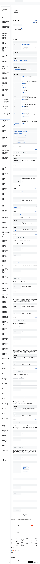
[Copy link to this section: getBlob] (17, 234)
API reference (23, 8)
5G (16, 546)
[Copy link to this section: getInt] (16, 342)
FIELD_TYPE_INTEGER (26, 467)
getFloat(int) (26, 452)
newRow (23, 123)
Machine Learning (17, 540)
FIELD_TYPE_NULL (25, 466)
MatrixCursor (16, 66)
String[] (19, 66)
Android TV (22, 545)
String (15, 113)
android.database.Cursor (22, 54)
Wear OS (22, 540)
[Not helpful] (36, 8)
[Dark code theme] (36, 151)
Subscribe (30, 562)
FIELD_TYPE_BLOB (25, 471)
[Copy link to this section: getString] (17, 419)
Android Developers (15, 8)
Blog (12, 546)
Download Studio (31, 545)
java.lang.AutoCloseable (22, 142)
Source (12, 543)
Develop (19, 8)
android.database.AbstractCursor (18, 28)
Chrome (12, 553)
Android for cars (22, 544)
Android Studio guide (32, 540)
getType (23, 116)
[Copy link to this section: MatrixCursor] (18, 149)
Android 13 (27, 543)
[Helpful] (35, 8)
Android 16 (27, 539)
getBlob (23, 83)
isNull (23, 120)
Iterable (21, 214)
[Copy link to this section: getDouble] (17, 291)
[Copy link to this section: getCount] (17, 275)
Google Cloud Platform (14, 556)
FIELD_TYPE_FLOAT (25, 468)
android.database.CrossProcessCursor (24, 135)
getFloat (23, 99)
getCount (23, 92)
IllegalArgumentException (16, 207)
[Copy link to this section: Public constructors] (23, 146)
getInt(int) (21, 452)
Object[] (26, 76)
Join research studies (37, 545)
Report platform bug (36, 538)
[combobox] (19, 1)
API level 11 (36, 444)
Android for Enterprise (12, 541)
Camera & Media (17, 543)
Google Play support (36, 543)
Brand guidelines (19, 560)
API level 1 (36, 20)
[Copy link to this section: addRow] (17, 188)
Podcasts (12, 547)
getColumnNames (24, 87)
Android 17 (27, 538)
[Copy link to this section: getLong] (17, 368)
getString (23, 113)
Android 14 (27, 542)
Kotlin (34, 22)
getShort (23, 109)
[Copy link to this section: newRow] (17, 497)
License (15, 560)
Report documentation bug (37, 541)
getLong (23, 106)
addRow (23, 76)
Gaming (17, 538)
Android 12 (27, 544)
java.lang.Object (19, 133)
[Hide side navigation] (9, 562)
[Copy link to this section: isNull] (16, 475)
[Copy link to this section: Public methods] (21, 185)
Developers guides (31, 542)
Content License (33, 518)
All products (13, 557)
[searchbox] (5, 6)
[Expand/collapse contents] (17, 10)
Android (12, 539)
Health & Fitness (17, 542)
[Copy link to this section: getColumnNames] (20, 259)
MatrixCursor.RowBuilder (26, 44)
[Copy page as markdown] (26, 21)
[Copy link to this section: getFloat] (17, 317)
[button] (5, 14)
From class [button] (20, 60)
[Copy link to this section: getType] (17, 444)
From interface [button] (20, 54)
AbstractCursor (18, 25)
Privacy (17, 545)
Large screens (22, 539)
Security (12, 542)
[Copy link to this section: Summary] (18, 39)
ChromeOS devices (22, 542)
